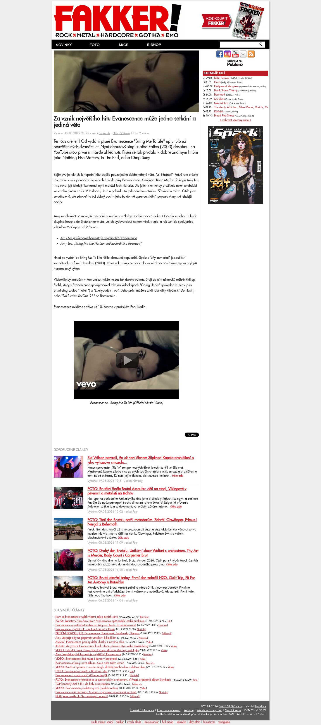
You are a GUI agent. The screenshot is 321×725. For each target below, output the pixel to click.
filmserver (209, 721)
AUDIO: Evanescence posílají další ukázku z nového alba (89, 641)
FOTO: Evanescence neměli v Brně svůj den (81, 671)
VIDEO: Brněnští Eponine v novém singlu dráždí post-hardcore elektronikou (100, 667)
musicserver (152, 721)
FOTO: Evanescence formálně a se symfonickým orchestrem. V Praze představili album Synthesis (113, 679)
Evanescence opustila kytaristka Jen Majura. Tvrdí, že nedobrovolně (95, 625)
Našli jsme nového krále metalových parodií (81, 696)
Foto (135, 511)
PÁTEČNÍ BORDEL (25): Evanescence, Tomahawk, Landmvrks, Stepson (97, 633)
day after (194, 721)
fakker (120, 721)
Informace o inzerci (168, 710)
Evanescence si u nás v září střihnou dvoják (81, 675)
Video (149, 642)
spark (110, 721)
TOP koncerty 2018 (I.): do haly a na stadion (82, 683)
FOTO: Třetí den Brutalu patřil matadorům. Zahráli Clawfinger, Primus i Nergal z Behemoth (142, 522)
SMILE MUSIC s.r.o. (230, 706)
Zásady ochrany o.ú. (209, 710)
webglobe (224, 721)
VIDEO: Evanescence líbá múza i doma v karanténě (86, 658)
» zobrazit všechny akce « (235, 120)
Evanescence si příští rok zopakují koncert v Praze (85, 629)
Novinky (137, 480)
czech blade (134, 721)
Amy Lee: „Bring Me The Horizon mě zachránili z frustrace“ (100, 243)
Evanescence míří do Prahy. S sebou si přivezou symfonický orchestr (96, 692)
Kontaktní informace (142, 710)
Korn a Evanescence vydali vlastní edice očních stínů (86, 616)
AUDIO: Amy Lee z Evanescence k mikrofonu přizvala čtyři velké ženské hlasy (101, 646)
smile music (98, 721)
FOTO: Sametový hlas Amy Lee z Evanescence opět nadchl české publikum (100, 620)
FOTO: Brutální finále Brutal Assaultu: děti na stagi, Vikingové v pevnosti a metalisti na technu (137, 491)
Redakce (188, 710)
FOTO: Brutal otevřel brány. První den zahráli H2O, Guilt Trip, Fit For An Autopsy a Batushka (141, 580)
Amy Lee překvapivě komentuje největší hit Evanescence (98, 238)
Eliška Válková (121, 133)
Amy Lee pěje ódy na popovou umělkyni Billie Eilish (85, 637)
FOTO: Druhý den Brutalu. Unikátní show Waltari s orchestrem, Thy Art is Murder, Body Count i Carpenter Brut (143, 553)
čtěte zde (177, 476)
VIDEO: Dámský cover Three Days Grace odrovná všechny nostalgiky (97, 650)
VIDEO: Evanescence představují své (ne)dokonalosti (86, 688)
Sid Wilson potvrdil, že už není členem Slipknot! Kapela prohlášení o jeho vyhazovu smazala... (141, 460)
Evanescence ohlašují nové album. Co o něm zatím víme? (89, 662)
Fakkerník (104, 133)
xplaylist (181, 721)
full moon (167, 721)
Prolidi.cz (260, 706)
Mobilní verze (233, 710)
